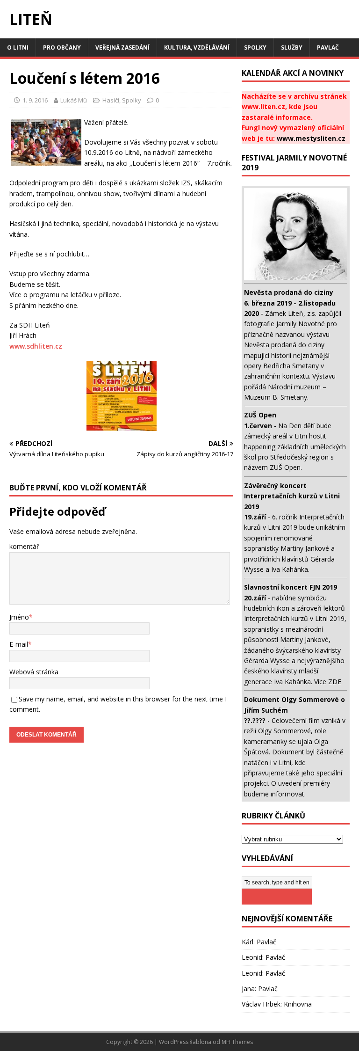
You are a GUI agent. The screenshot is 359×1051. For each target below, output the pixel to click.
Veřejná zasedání (122, 47)
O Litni (18, 47)
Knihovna (298, 1004)
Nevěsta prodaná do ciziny (284, 344)
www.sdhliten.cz (35, 346)
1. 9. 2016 (35, 100)
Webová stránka (33, 671)
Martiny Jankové (304, 548)
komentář (24, 546)
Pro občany (62, 47)
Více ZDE (327, 681)
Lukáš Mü (73, 100)
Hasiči (110, 100)
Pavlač (328, 47)
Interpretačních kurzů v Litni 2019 (294, 618)
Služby (291, 47)
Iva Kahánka (289, 569)
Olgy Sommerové (284, 730)
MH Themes (237, 1042)
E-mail (18, 644)
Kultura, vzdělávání (197, 47)
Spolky (255, 47)
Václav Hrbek (261, 1004)
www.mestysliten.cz (311, 138)
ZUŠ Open (285, 467)
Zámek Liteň (284, 313)
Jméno (19, 617)
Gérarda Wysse (267, 660)
